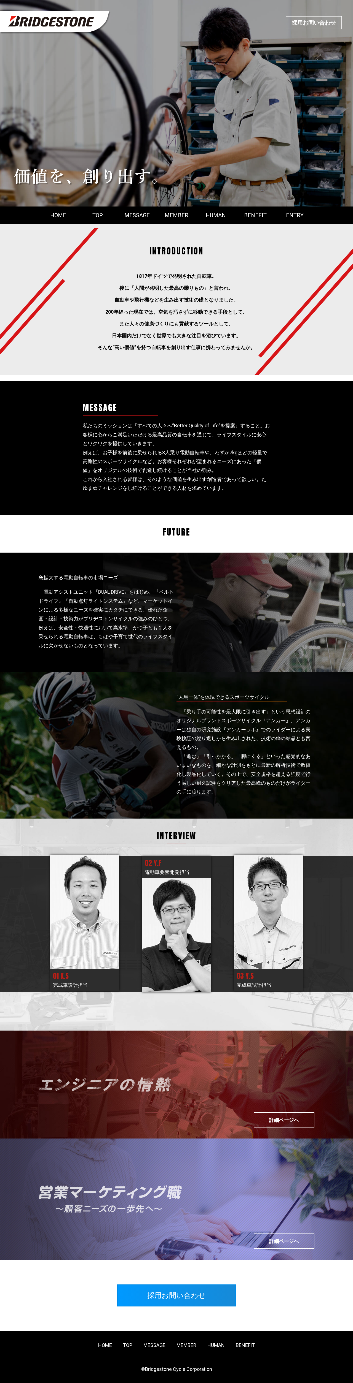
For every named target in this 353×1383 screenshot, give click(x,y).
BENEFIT (255, 215)
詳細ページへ (284, 1120)
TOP (97, 215)
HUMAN (216, 215)
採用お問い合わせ (314, 22)
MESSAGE (137, 215)
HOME (58, 215)
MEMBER (176, 215)
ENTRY (295, 215)
